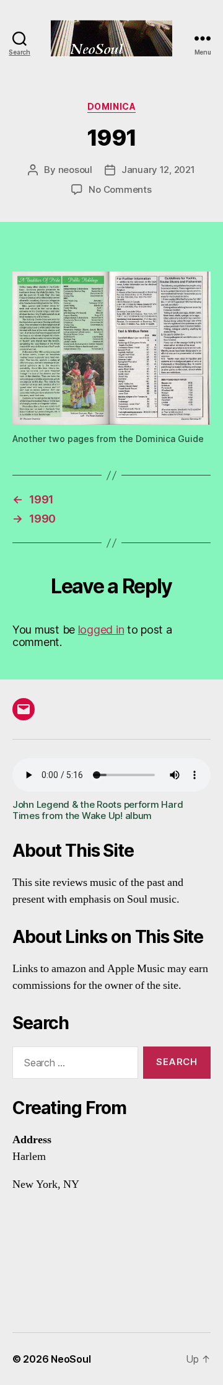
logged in (101, 629)
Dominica (111, 106)
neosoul (75, 169)
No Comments (120, 189)
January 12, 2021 (158, 169)
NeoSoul (70, 1359)
